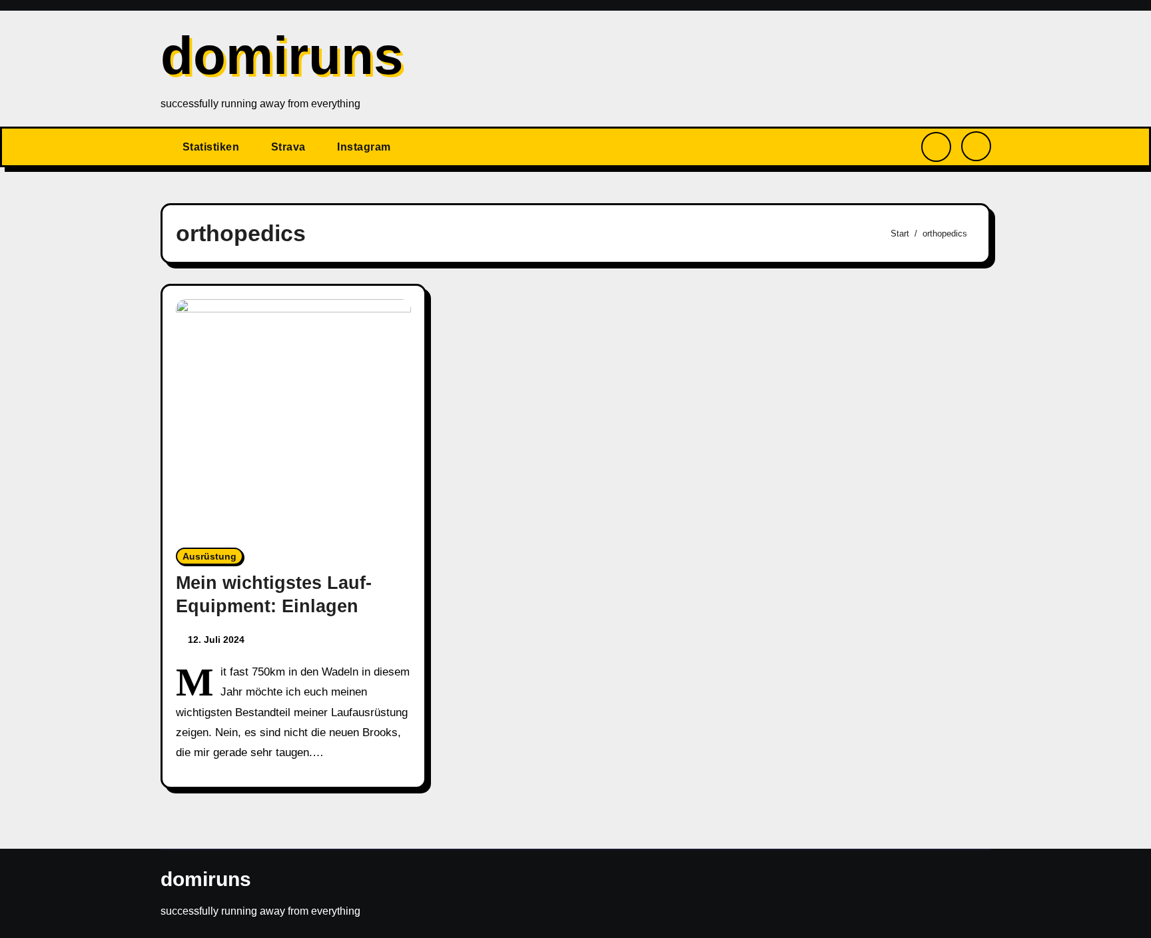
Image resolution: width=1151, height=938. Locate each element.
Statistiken (211, 147)
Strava (288, 147)
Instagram (364, 147)
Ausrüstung (209, 556)
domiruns (282, 55)
